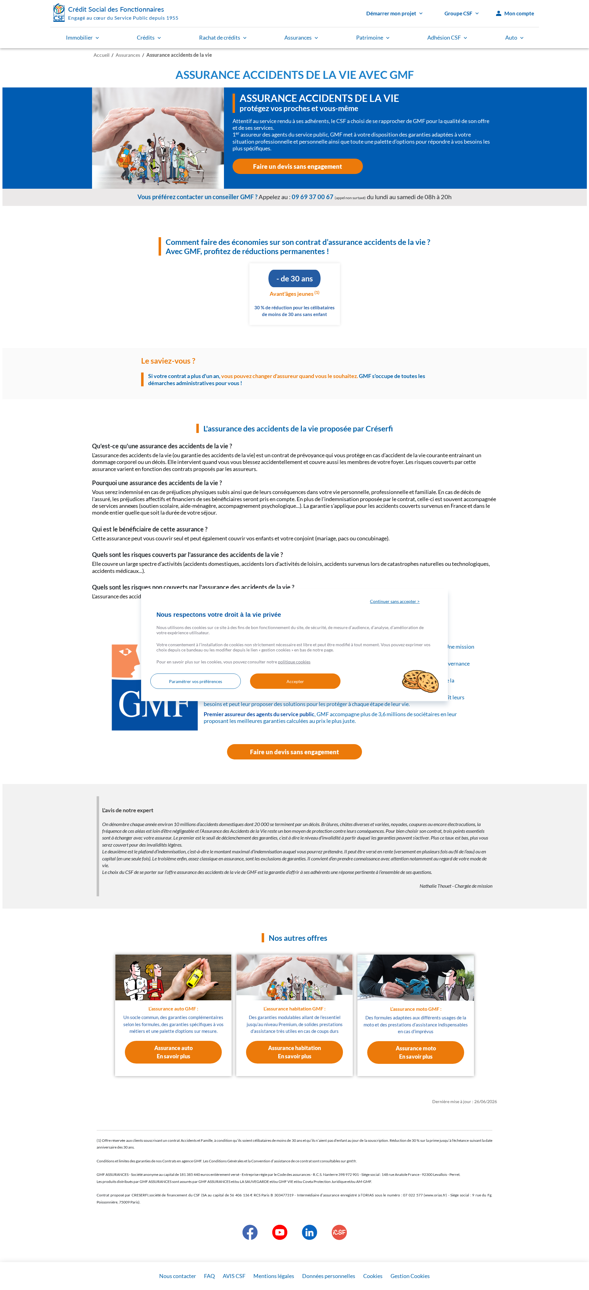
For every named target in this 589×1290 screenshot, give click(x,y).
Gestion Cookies (410, 1276)
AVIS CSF (234, 1276)
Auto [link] (511, 37)
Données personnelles (328, 1276)
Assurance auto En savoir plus (173, 1052)
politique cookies (294, 661)
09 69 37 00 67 (312, 196)
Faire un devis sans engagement (297, 166)
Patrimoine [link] (369, 37)
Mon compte (519, 13)
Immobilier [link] (79, 37)
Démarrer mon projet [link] (391, 13)
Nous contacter (177, 1276)
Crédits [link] (146, 37)
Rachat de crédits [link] (219, 37)
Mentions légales (273, 1276)
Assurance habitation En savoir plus (294, 1052)
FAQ (209, 1276)
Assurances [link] (298, 37)
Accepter (295, 681)
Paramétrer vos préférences (195, 681)
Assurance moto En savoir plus (416, 1052)
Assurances (128, 55)
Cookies (373, 1276)
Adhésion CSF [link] (444, 37)
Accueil (102, 55)
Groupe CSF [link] (458, 13)
